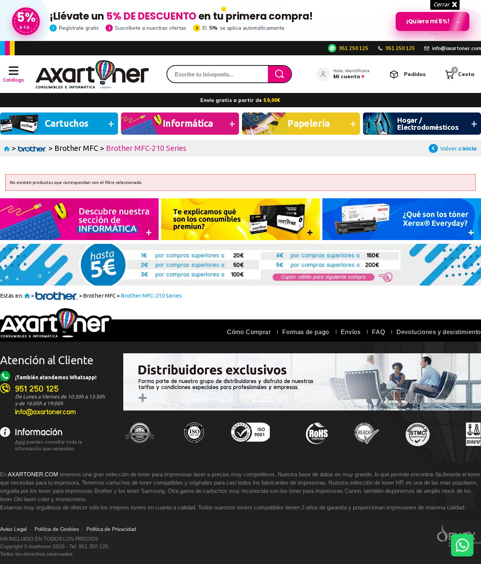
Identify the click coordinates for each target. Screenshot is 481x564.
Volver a (458, 148)
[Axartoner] (92, 74)
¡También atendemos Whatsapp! (56, 377)
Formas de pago (305, 332)
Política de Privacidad (111, 529)
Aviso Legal (13, 529)
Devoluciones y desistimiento (438, 332)
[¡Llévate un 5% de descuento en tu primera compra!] (240, 20)
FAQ (378, 332)
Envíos (351, 332)
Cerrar (441, 4)
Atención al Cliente (47, 360)
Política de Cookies (57, 529)
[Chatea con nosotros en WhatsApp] (462, 545)
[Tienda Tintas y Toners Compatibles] (7, 148)
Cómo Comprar (249, 332)
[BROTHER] (32, 148)
